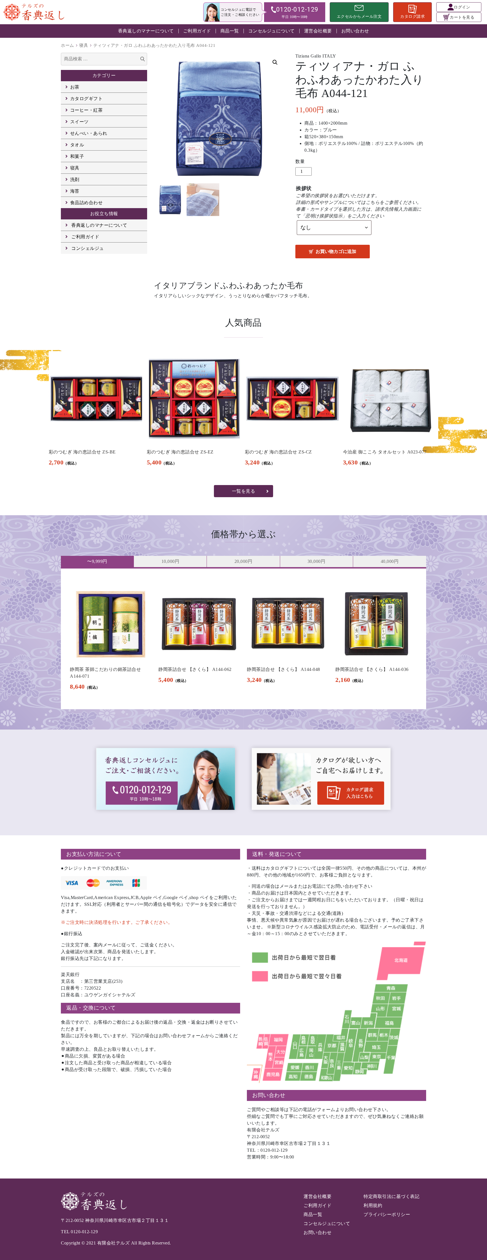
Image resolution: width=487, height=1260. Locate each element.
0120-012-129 (84, 1231)
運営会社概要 (318, 30)
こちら (373, 202)
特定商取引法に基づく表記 (391, 1196)
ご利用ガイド (197, 30)
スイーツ (79, 121)
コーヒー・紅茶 (86, 110)
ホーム (67, 45)
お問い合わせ (355, 30)
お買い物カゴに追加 (336, 251)
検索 (142, 59)
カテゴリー (104, 75)
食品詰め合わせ (86, 202)
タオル (77, 144)
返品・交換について (91, 1008)
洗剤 (74, 179)
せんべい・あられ (88, 133)
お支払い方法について (93, 854)
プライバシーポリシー (387, 1214)
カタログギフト (86, 98)
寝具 (83, 45)
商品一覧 (229, 30)
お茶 (74, 87)
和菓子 (77, 156)
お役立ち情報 (104, 213)
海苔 (74, 191)
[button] (275, 62)
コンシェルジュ (87, 248)
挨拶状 (304, 188)
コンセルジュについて (271, 30)
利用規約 (373, 1205)
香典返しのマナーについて (146, 30)
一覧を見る (243, 491)
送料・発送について (277, 854)
